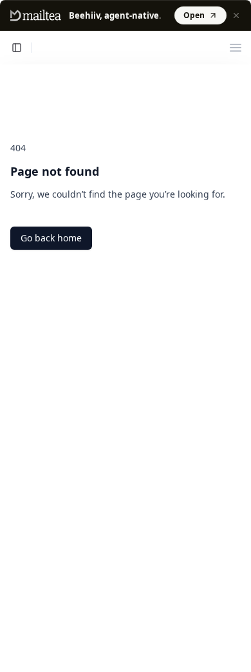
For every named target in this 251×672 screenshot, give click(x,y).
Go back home (51, 238)
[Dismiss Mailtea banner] (236, 15)
